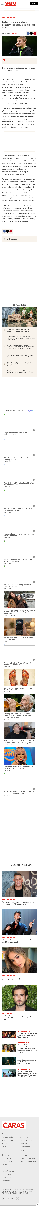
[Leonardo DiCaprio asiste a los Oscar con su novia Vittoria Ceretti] (9, 1034)
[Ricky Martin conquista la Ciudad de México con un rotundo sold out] (9, 1061)
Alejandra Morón (15, 33)
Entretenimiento (8, 18)
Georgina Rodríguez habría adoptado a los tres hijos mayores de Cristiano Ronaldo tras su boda (27, 1074)
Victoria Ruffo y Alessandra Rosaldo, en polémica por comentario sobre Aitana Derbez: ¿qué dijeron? (27, 1048)
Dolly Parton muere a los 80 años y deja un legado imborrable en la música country (21, 371)
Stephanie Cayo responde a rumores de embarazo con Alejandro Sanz (18, 903)
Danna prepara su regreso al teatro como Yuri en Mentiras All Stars (18, 979)
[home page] (10, 4)
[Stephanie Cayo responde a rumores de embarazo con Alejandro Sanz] (19, 884)
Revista (34, 3)
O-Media (5, 1155)
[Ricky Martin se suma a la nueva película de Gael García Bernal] (19, 922)
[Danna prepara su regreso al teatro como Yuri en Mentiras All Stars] (19, 960)
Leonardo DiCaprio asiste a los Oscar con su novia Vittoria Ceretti (27, 1035)
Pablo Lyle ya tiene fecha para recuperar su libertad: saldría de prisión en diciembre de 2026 (19, 1018)
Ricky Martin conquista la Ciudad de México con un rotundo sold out (26, 1062)
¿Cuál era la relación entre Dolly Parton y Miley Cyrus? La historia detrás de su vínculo (20, 364)
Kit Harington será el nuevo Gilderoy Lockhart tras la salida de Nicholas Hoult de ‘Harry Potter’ (21, 338)
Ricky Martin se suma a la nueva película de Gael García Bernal (19, 941)
